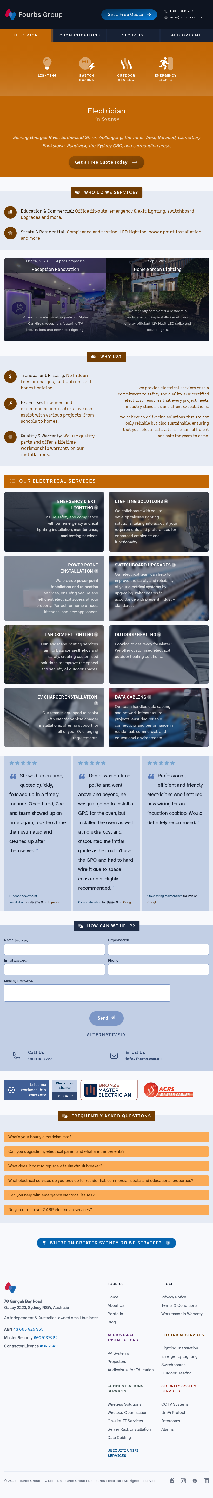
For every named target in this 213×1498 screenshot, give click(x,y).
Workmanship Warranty (182, 1313)
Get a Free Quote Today (101, 162)
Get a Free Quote (125, 14)
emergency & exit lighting (137, 211)
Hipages (53, 902)
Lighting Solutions (139, 501)
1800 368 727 (181, 11)
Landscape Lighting (69, 635)
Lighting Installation (179, 1348)
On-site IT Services (125, 1421)
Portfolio (115, 1313)
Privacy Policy (173, 1297)
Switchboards (173, 1364)
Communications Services (125, 1389)
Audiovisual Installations (123, 1338)
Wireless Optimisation (128, 1412)
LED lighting (133, 232)
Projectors (117, 1361)
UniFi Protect (173, 1412)
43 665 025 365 (28, 1329)
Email (15, 960)
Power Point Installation (79, 568)
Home (113, 1297)
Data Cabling (130, 697)
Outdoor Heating (135, 635)
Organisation (118, 940)
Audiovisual (186, 35)
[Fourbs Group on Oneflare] (172, 1480)
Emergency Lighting (179, 1356)
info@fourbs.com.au (187, 17)
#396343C (50, 1346)
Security (133, 35)
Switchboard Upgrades (143, 565)
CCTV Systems (175, 1404)
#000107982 (46, 1337)
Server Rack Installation (129, 1429)
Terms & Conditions (179, 1305)
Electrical (27, 35)
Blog (112, 1322)
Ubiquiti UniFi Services (123, 1453)
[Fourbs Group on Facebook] (194, 1480)
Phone (113, 960)
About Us (116, 1305)
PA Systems (118, 1353)
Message (18, 980)
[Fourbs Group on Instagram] (183, 1480)
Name (16, 940)
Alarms (167, 1429)
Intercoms (170, 1421)
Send (103, 1018)
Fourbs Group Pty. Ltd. (36, 1480)
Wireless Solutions (125, 1404)
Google (128, 902)
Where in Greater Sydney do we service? (106, 1243)
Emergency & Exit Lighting (77, 505)
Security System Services (178, 1389)
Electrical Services (182, 1335)
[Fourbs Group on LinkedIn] (206, 1480)
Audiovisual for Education (131, 1370)
